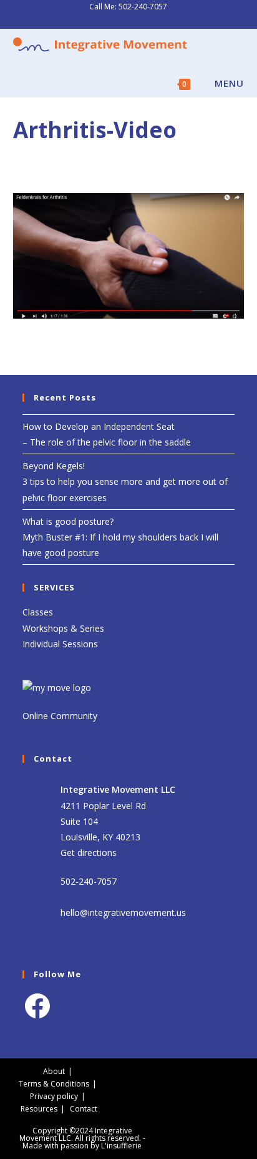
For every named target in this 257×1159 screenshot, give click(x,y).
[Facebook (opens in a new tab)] (123, 19)
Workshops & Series (63, 628)
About (54, 1071)
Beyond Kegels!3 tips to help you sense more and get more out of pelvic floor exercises (125, 481)
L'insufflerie (121, 1145)
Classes (37, 612)
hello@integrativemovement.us (123, 912)
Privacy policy (54, 1096)
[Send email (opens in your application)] (135, 19)
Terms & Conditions (54, 1083)
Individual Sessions (60, 644)
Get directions (89, 852)
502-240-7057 (143, 6)
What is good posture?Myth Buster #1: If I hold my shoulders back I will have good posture (120, 537)
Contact (83, 1108)
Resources (39, 1108)
